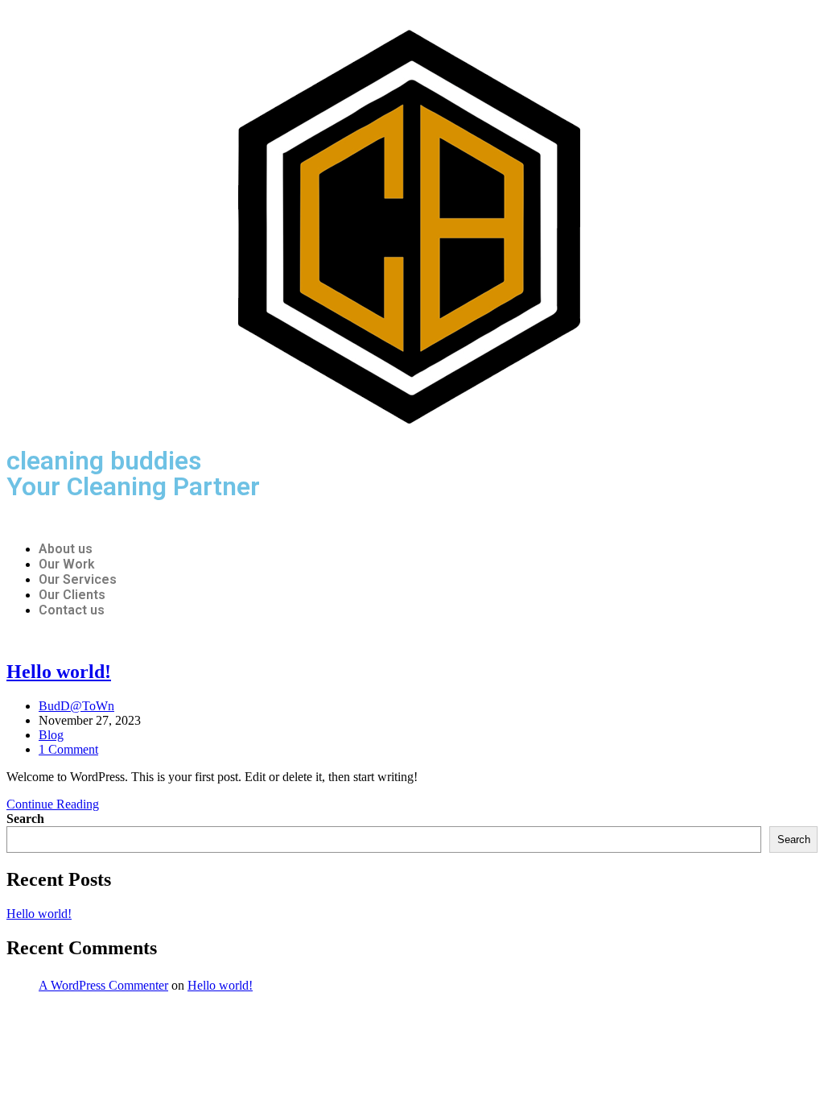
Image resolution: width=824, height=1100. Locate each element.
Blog (51, 735)
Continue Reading (57, 804)
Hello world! (58, 671)
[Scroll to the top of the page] (11, 1017)
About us (66, 548)
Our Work (67, 564)
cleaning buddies (103, 460)
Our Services (78, 579)
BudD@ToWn (76, 706)
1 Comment (68, 749)
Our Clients (72, 594)
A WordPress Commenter (103, 985)
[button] (412, 521)
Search (25, 818)
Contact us (72, 610)
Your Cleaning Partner (133, 486)
